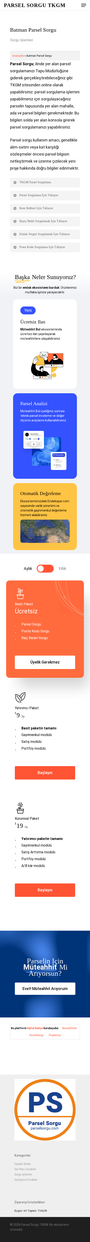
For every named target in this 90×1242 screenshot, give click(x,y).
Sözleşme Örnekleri (25, 1179)
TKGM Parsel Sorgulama (35, 182)
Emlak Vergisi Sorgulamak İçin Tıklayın (44, 234)
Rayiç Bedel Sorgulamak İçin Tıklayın (43, 221)
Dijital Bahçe (35, 1028)
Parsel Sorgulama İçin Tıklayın (38, 195)
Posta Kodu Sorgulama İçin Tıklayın (42, 247)
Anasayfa (18, 55)
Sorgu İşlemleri (21, 40)
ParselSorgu (36, 1035)
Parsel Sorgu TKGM (35, 5)
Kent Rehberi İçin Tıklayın (36, 208)
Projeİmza (55, 1035)
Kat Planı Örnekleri (25, 1169)
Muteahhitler (69, 1028)
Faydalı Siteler (22, 1164)
